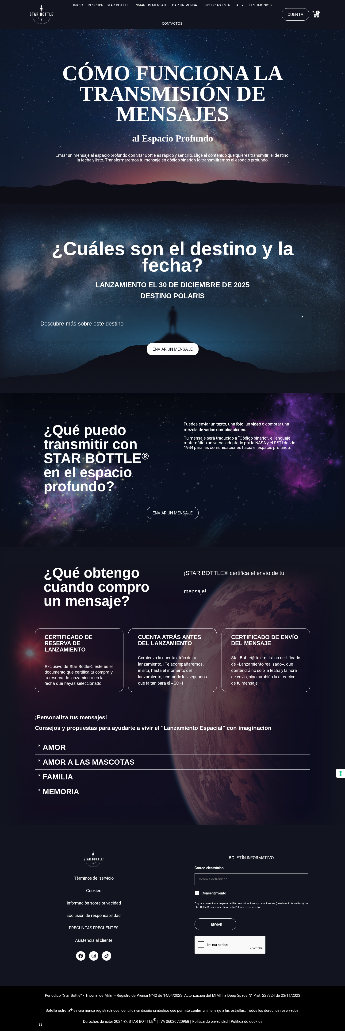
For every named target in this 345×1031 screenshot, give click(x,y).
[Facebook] (80, 956)
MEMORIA (61, 791)
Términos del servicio (94, 878)
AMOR (54, 747)
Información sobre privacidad (94, 903)
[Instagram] (93, 956)
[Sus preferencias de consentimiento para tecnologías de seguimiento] (340, 773)
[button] (172, 324)
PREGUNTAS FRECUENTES (94, 927)
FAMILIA (58, 777)
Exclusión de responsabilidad (94, 915)
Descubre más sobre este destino (81, 323)
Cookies (93, 890)
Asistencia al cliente (93, 940)
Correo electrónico (209, 868)
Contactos (172, 23)
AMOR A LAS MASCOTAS (88, 762)
